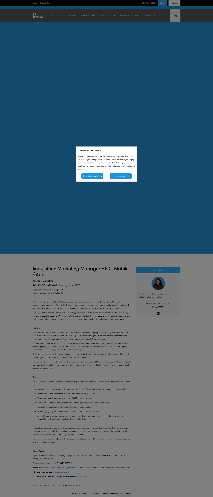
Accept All (120, 176)
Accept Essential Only (92, 176)
